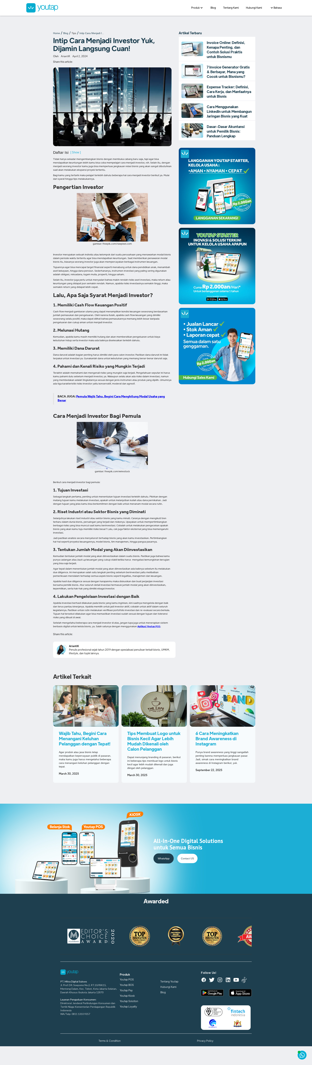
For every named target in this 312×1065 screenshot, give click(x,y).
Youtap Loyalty (128, 1006)
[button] (197, 7)
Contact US (187, 858)
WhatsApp (164, 858)
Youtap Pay (126, 990)
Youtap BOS (127, 985)
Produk (125, 975)
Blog (65, 33)
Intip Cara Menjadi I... (91, 33)
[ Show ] (75, 152)
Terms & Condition (110, 1040)
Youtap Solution (129, 1001)
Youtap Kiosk (127, 995)
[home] (107, 8)
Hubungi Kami (168, 987)
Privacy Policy (205, 1040)
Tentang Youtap (169, 981)
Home (56, 33)
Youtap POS (127, 979)
